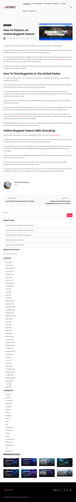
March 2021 (9, 366)
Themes (8, 433)
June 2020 (9, 384)
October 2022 (10, 313)
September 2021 (10, 351)
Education (8, 403)
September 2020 (10, 378)
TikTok (8, 436)
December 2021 (10, 342)
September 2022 (10, 316)
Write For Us (33, 11)
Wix (7, 448)
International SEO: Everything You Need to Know (20, 225)
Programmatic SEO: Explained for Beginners (18, 235)
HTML (7, 412)
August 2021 (9, 354)
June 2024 (9, 277)
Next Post (64, 198)
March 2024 (9, 280)
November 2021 (10, 345)
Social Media (47, 4)
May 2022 (8, 327)
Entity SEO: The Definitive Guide (15, 245)
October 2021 (10, 348)
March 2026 (9, 265)
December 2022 (10, 307)
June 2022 (9, 324)
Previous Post (12, 198)
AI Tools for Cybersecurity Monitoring (10, 458)
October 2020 (10, 375)
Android (8, 394)
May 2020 (8, 387)
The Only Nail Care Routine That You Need (20, 201)
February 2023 (10, 301)
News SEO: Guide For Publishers (15, 240)
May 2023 (8, 295)
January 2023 (10, 304)
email (19, 116)
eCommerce (9, 400)
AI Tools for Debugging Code (63, 458)
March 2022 (9, 333)
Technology (26, 4)
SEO (32, 4)
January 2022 (10, 339)
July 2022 (8, 321)
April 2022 (8, 330)
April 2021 (8, 363)
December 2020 (10, 369)
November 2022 (10, 310)
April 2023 (8, 298)
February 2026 (10, 268)
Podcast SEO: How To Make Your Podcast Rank (19, 230)
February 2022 (10, 336)
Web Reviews (39, 4)
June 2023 (9, 292)
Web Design (9, 442)
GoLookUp (57, 135)
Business (25, 11)
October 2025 (10, 274)
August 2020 (9, 381)
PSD (7, 421)
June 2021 (9, 360)
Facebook (8, 406)
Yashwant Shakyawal (21, 182)
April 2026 (8, 262)
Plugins (8, 418)
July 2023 (8, 289)
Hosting (63, 4)
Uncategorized (10, 439)
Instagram (9, 415)
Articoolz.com (26, 497)
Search (5, 212)
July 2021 (8, 357)
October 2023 (10, 286)
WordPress (55, 4)
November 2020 (10, 372)
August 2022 (9, 319)
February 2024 (10, 283)
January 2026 (10, 271)
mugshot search (60, 59)
